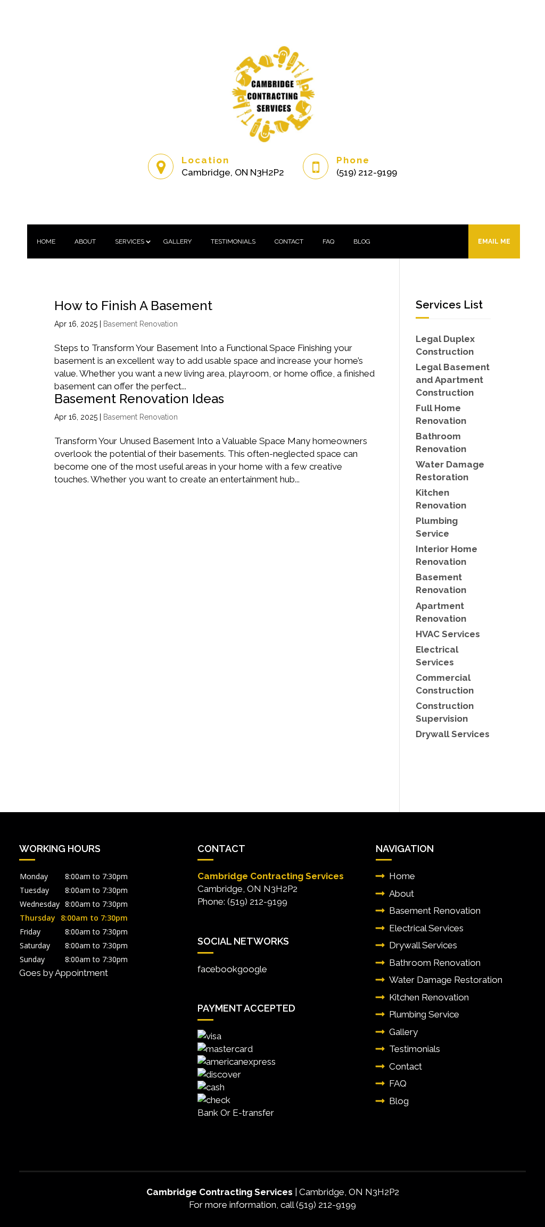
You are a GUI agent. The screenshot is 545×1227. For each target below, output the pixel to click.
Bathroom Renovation (435, 962)
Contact (289, 241)
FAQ (328, 241)
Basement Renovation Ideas (139, 398)
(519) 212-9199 (366, 172)
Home (46, 241)
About (85, 241)
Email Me (494, 241)
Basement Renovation (140, 324)
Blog (361, 241)
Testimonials (233, 241)
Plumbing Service (424, 1014)
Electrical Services (426, 928)
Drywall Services (423, 945)
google (252, 969)
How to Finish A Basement (133, 305)
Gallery (177, 241)
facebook (217, 969)
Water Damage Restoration (445, 979)
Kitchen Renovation (429, 997)
